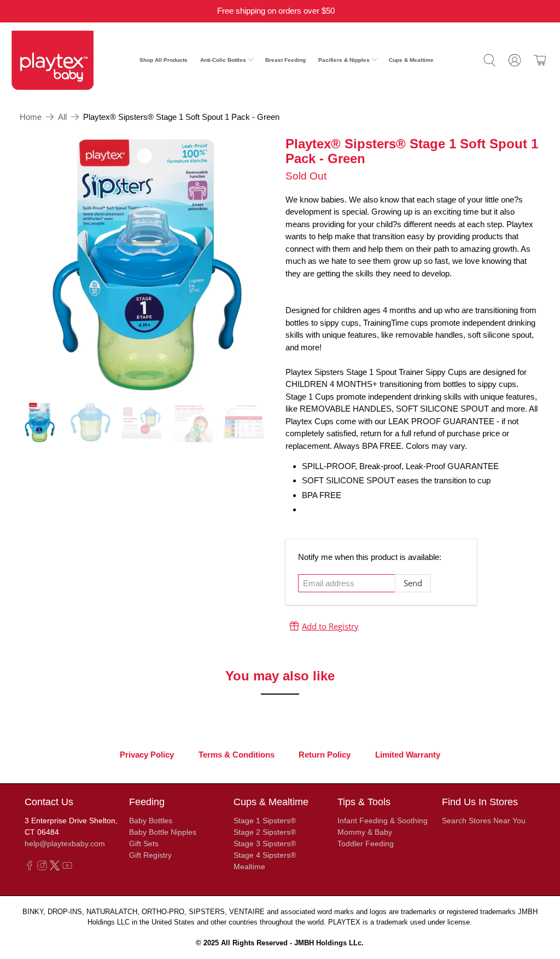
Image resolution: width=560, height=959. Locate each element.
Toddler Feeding (365, 843)
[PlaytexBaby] (52, 60)
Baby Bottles (150, 820)
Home (31, 117)
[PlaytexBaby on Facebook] (29, 867)
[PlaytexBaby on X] (55, 867)
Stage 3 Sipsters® (265, 843)
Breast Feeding (285, 60)
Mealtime (249, 866)
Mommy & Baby (364, 832)
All (62, 117)
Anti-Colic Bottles (223, 60)
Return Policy (325, 755)
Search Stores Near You (484, 820)
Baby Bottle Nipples (162, 832)
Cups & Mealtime (411, 60)
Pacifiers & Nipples (344, 60)
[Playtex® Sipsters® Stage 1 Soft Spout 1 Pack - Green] (147, 263)
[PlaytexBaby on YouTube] (67, 867)
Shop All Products (163, 60)
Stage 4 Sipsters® (265, 855)
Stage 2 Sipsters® (265, 832)
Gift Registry (150, 855)
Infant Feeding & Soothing (382, 820)
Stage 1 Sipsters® (265, 820)
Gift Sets (144, 843)
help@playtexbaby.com (65, 843)
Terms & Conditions (237, 755)
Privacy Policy (147, 755)
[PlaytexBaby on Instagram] (42, 867)
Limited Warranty (407, 755)
